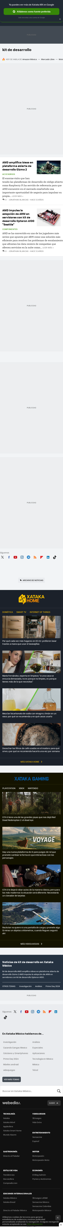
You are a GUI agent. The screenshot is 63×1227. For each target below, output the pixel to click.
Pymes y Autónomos (41, 1178)
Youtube (15, 556)
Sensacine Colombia (41, 1206)
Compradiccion (10, 1183)
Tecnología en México (42, 1058)
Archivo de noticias (33, 580)
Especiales (37, 1047)
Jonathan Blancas (19, 199)
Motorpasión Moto (40, 1160)
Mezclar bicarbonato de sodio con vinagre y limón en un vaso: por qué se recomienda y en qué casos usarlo (29, 715)
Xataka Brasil (9, 1202)
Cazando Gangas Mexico (15, 1047)
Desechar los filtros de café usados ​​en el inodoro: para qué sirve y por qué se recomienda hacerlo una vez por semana (31, 750)
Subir (52, 1103)
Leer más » (17, 196)
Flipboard (41, 556)
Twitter (2, 556)
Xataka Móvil (9, 1122)
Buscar (59, 1091)
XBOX (21, 788)
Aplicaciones (38, 1053)
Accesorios (8, 174)
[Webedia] (11, 1104)
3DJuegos (36, 1118)
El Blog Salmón (39, 1174)
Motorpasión (38, 1155)
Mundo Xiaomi (9, 1134)
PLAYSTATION (8, 788)
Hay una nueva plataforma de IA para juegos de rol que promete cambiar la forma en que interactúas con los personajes (29, 854)
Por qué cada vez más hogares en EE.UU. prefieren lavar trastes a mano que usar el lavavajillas (29, 642)
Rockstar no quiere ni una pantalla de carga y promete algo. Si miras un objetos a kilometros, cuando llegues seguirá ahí (31, 930)
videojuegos (9, 1069)
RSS (35, 556)
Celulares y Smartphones (15, 1053)
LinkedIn (48, 556)
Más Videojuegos (30, 943)
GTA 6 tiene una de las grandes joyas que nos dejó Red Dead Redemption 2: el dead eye (29, 818)
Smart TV (21, 611)
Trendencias (9, 1174)
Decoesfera (8, 1178)
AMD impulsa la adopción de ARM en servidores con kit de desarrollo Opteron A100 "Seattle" (18, 217)
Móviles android (11, 1064)
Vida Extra (37, 1122)
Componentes (9, 229)
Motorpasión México (41, 1210)
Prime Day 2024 (53, 986)
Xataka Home (31, 599)
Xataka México (10, 1197)
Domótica (7, 611)
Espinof (35, 1141)
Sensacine (37, 1137)
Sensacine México (40, 1202)
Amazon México (29, 59)
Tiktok (54, 556)
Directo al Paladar (11, 1155)
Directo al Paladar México (15, 1210)
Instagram (22, 556)
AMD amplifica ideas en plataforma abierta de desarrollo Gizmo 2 (17, 165)
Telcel (35, 1069)
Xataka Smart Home (12, 1130)
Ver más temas (11, 1079)
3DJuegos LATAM (40, 1197)
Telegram (28, 556)
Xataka (6, 1118)
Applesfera (8, 1126)
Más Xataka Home (30, 761)
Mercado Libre (48, 59)
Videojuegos (31, 779)
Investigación (25, 986)
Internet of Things (40, 611)
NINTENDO (33, 788)
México (35, 1064)
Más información (35, 1224)
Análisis (38, 986)
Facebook (9, 556)
